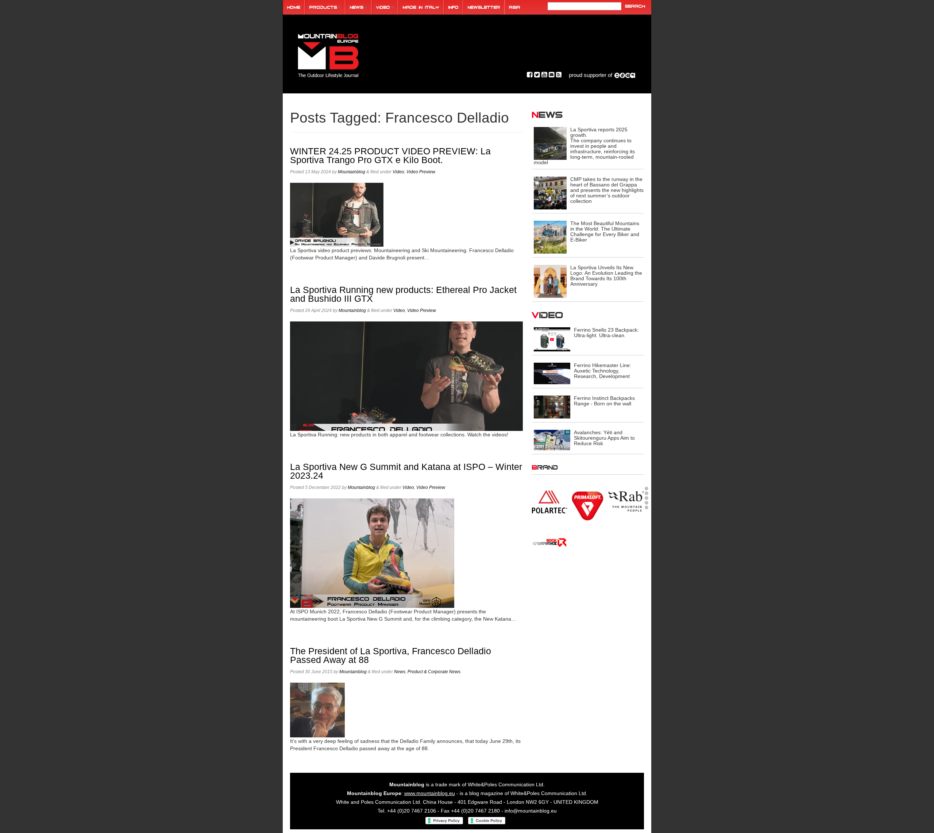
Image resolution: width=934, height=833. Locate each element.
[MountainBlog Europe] (328, 54)
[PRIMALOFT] (588, 505)
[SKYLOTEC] (626, 541)
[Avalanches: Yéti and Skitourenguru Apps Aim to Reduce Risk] (552, 439)
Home (293, 7)
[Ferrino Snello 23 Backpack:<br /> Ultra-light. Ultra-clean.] (552, 339)
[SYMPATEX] (549, 572)
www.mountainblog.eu (429, 793)
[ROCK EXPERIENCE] (549, 541)
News (356, 7)
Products (323, 7)
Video (383, 7)
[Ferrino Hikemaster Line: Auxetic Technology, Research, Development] (552, 373)
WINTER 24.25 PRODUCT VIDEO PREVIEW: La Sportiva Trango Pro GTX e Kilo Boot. (390, 155)
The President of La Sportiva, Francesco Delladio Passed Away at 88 (390, 655)
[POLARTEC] (549, 501)
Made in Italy (421, 7)
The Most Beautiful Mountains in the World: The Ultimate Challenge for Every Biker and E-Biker (604, 231)
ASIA (514, 7)
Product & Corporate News (434, 671)
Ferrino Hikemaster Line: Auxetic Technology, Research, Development (602, 370)
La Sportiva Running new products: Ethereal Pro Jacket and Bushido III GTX (403, 294)
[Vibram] (626, 574)
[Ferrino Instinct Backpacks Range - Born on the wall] (552, 406)
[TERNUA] (588, 572)
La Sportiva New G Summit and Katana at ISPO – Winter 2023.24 (406, 471)
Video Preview (420, 171)
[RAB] (626, 500)
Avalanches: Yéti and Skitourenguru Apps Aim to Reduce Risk (604, 437)
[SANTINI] (588, 541)
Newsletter (484, 7)
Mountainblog (351, 171)
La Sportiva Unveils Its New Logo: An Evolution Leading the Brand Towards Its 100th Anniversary (606, 276)
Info (453, 7)
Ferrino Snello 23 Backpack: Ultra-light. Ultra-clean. (606, 332)
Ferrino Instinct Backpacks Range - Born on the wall (604, 400)
